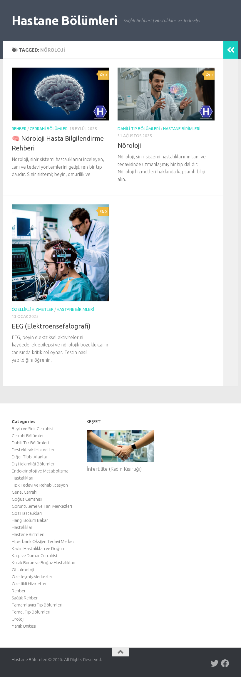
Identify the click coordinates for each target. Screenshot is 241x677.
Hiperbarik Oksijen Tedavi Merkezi (44, 541)
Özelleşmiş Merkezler (32, 576)
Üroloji (18, 618)
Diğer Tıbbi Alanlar (29, 456)
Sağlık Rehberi (25, 597)
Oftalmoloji (23, 569)
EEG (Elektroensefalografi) (51, 326)
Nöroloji (129, 145)
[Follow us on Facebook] (225, 663)
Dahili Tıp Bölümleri (139, 128)
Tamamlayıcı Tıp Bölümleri (37, 604)
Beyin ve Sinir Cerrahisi (32, 428)
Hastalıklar (22, 527)
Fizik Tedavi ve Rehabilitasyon (40, 484)
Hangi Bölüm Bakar (30, 520)
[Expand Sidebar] (230, 50)
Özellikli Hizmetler (32, 309)
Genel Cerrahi (24, 492)
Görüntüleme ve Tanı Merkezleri (42, 506)
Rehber (19, 128)
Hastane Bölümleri (64, 20)
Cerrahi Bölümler (49, 128)
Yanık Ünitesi (24, 626)
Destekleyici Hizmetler (33, 449)
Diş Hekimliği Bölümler (33, 463)
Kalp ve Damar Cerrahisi (34, 555)
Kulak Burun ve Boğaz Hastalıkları (43, 562)
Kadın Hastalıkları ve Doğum (39, 548)
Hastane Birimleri (181, 128)
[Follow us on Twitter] (214, 663)
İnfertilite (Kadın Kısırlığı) (114, 469)
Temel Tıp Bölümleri (31, 611)
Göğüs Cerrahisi (27, 499)
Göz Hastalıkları (27, 513)
